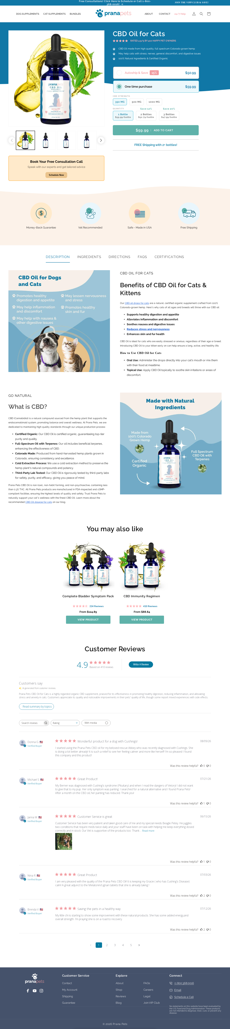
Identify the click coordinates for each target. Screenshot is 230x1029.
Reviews (121, 996)
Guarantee (68, 1002)
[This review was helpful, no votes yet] (201, 766)
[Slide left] (11, 140)
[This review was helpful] (201, 895)
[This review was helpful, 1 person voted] (201, 803)
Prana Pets (120, 1024)
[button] (27, 13)
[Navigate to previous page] (91, 945)
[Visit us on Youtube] (34, 992)
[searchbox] (31, 723)
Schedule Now (56, 175)
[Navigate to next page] (139, 945)
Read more (148, 830)
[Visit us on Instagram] (41, 992)
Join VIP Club (151, 1002)
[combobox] (65, 723)
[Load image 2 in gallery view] (46, 140)
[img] (114, 41)
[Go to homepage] (34, 982)
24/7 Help (180, 13)
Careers (148, 989)
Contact (67, 983)
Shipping (67, 996)
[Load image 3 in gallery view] (66, 140)
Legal (146, 996)
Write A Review (141, 664)
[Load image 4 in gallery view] (87, 140)
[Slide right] (101, 140)
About (119, 983)
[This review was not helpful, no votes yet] (207, 766)
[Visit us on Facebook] (28, 992)
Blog (119, 1002)
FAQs (146, 983)
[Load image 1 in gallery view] (25, 140)
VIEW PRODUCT (88, 619)
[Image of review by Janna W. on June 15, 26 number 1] (63, 841)
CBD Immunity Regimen (142, 596)
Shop (119, 989)
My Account (69, 989)
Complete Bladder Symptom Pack (88, 596)
